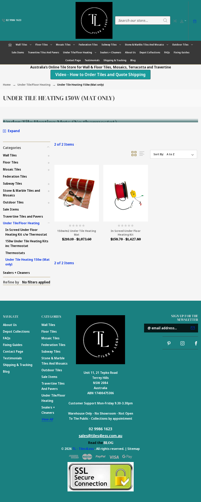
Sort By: (158, 154)
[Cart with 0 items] (194, 21)
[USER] (182, 20)
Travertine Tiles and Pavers (43, 52)
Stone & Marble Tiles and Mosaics (144, 44)
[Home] (10, 44)
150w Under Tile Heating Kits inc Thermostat (26, 243)
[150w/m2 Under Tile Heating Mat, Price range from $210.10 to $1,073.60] (76, 193)
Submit (192, 328)
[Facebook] (196, 343)
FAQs (167, 52)
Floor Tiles (41, 44)
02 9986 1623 (100, 428)
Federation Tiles (88, 44)
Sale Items (18, 52)
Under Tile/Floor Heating (77, 52)
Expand (14, 130)
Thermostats (15, 253)
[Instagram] (182, 343)
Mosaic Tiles (63, 44)
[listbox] (181, 154)
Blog (133, 60)
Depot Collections (150, 52)
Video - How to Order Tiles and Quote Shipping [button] (100, 74)
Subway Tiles (109, 44)
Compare (174, 21)
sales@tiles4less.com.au (100, 435)
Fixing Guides (181, 52)
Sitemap (133, 449)
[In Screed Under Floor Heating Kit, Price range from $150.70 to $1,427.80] (125, 193)
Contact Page (73, 60)
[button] (26, 147)
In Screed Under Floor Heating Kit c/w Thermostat (26, 232)
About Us (130, 52)
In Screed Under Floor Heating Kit (126, 232)
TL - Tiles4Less (83, 449)
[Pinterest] (169, 343)
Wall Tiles (21, 44)
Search (165, 20)
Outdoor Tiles (180, 44)
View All (47, 419)
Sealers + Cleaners (110, 52)
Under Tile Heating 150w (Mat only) (27, 261)
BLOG (108, 442)
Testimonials (92, 60)
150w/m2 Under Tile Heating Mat (76, 232)
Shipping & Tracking (114, 60)
